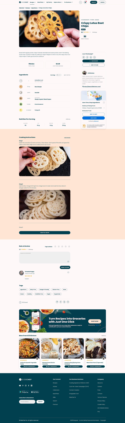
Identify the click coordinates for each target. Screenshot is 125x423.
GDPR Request (74, 420)
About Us (100, 383)
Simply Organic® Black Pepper (43, 99)
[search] (80, 2)
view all (103, 335)
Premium (55, 404)
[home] (23, 2)
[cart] (85, 2)
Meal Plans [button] (40, 2)
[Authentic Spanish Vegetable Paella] (29, 353)
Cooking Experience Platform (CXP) (79, 383)
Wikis (54, 397)
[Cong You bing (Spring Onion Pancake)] (73, 353)
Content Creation (74, 390)
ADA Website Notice (103, 408)
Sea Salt (37, 92)
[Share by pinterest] (84, 57)
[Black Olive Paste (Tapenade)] (96, 353)
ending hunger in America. (94, 126)
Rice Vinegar (38, 86)
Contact (100, 393)
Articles (55, 386)
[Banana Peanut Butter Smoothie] (51, 353)
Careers (100, 386)
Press (99, 390)
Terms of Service (102, 397)
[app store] (35, 391)
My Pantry (49, 2)
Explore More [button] (57, 2)
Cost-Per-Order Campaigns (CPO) (79, 386)
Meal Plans (56, 393)
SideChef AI (72, 397)
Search (55, 401)
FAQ (99, 411)
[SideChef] (25, 380)
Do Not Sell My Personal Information (89, 420)
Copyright (103, 420)
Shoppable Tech (74, 393)
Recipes (55, 383)
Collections (56, 390)
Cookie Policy (101, 404)
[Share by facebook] (88, 57)
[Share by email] (95, 57)
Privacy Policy (101, 401)
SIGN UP (94, 2)
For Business (67, 2)
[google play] (24, 391)
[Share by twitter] (91, 57)
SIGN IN (102, 2)
